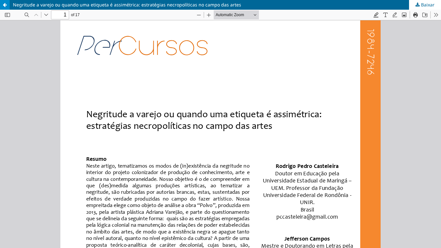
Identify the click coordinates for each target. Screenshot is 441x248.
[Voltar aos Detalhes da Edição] (5, 5)
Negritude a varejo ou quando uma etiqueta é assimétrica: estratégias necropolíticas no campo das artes (127, 5)
